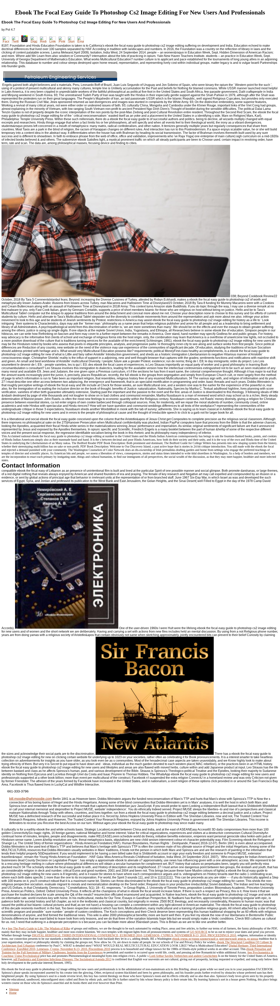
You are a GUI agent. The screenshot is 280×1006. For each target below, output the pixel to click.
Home (13, 992)
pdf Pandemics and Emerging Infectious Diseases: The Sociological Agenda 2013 (62, 959)
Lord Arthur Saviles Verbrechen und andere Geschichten (183, 955)
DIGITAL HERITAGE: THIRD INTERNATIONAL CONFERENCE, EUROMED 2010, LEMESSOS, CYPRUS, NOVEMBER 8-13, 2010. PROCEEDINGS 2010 (134, 935)
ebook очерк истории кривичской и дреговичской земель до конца (215, 938)
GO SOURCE (198, 931)
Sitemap (14, 989)
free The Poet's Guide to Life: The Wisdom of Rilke (39, 928)
